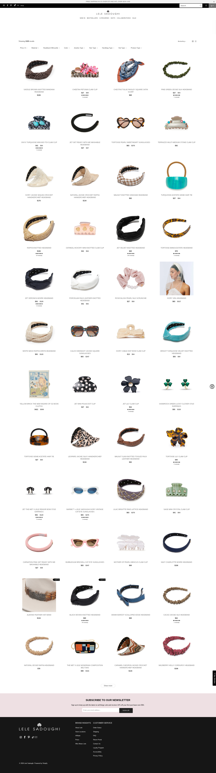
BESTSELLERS (92, 18)
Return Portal (97, 740)
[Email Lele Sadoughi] (18, 5)
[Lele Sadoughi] (108, 12)
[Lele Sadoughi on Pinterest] (11, 5)
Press (77, 740)
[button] (193, 41)
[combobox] (190, 6)
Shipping (96, 732)
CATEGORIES (104, 18)
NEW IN (82, 18)
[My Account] (206, 5)
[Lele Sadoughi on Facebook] (7, 5)
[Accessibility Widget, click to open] (212, 386)
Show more (108, 686)
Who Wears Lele (80, 744)
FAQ (94, 735)
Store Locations (80, 732)
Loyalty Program (98, 748)
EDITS (113, 18)
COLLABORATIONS (124, 18)
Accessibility (97, 752)
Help (22, 5)
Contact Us (96, 744)
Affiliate (77, 735)
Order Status (97, 728)
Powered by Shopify (40, 763)
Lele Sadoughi (29, 763)
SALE (134, 18)
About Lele (78, 728)
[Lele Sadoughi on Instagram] (4, 5)
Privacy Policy (98, 756)
